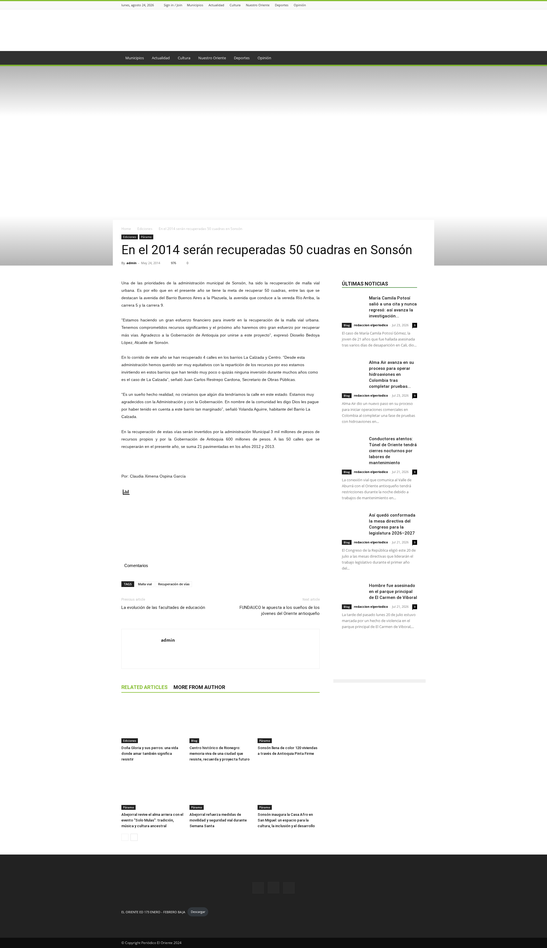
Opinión (300, 5)
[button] (419, 58)
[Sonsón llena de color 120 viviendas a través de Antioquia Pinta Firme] (289, 721)
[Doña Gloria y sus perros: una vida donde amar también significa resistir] (152, 721)
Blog (194, 741)
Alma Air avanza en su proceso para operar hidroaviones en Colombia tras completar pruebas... (391, 374)
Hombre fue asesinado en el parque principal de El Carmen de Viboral (393, 591)
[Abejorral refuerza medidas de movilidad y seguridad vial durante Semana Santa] (220, 788)
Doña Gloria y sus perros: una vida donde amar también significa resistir (149, 753)
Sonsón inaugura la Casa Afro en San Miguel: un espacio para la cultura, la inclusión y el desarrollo (286, 820)
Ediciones (144, 228)
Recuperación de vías (173, 584)
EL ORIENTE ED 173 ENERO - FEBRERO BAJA (153, 912)
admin (131, 263)
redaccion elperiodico (371, 325)
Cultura (235, 5)
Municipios (195, 5)
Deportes (281, 5)
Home (126, 228)
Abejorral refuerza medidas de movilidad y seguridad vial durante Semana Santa (218, 820)
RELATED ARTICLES (144, 687)
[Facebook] (408, 5)
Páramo (146, 237)
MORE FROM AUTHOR (199, 687)
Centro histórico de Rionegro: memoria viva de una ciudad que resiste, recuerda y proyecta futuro (219, 753)
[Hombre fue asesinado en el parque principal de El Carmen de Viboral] (353, 590)
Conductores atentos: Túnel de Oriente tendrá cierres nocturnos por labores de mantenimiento (393, 450)
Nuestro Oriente (258, 5)
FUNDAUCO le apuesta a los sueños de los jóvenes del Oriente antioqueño (280, 610)
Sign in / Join (173, 5)
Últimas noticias (365, 284)
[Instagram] (415, 5)
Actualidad (216, 5)
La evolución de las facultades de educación (163, 607)
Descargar (198, 912)
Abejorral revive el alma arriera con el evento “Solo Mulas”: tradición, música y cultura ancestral (152, 820)
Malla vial (145, 584)
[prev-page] (124, 837)
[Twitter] (422, 5)
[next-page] (134, 837)
